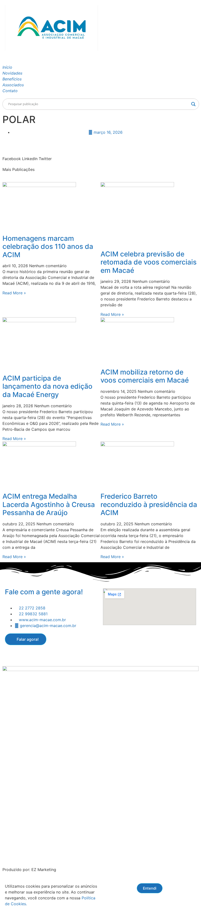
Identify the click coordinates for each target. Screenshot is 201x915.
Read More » (14, 292)
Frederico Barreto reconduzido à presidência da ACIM (148, 504)
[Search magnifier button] (193, 104)
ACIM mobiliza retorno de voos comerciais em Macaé (144, 376)
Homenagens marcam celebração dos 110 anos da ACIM (47, 246)
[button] (11, 156)
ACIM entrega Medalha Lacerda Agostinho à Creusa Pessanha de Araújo (48, 504)
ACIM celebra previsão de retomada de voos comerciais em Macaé (148, 262)
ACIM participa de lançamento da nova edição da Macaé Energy (47, 386)
